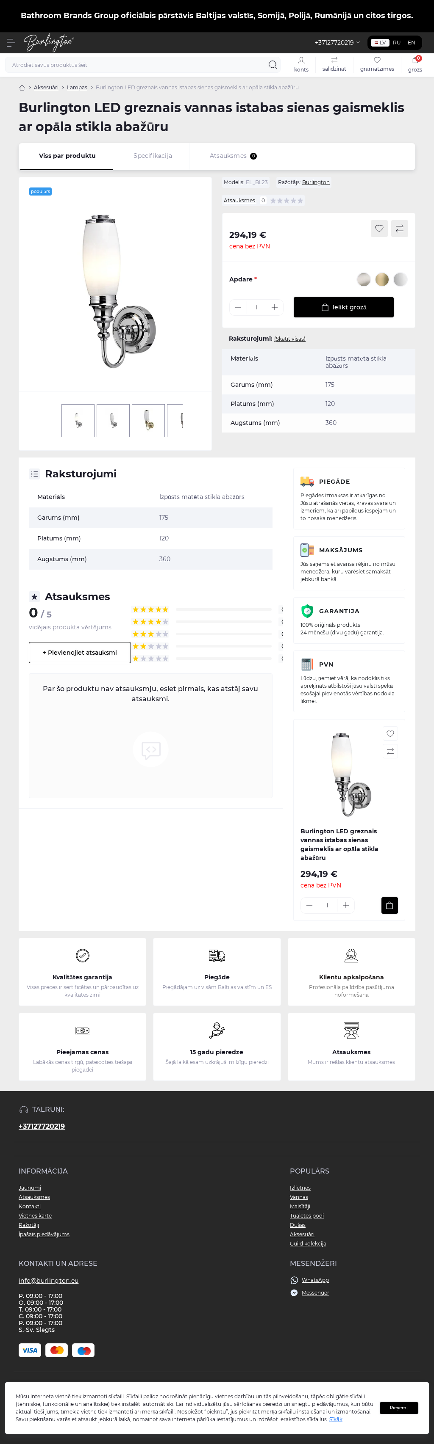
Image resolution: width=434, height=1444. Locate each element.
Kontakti (30, 1206)
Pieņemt (399, 1408)
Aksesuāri (46, 87)
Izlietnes (300, 1188)
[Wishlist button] (379, 228)
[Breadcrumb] (22, 87)
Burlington (316, 182)
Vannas (299, 1197)
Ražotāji (29, 1225)
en (411, 42)
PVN (326, 664)
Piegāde (334, 481)
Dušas (298, 1225)
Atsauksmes (34, 1197)
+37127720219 (42, 1126)
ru (397, 42)
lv (383, 42)
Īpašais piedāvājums (44, 1234)
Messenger (315, 1293)
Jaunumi (30, 1188)
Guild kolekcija (308, 1243)
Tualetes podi (307, 1216)
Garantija (339, 611)
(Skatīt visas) (290, 339)
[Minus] (238, 307)
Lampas (77, 87)
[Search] (273, 65)
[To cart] (389, 905)
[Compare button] (399, 228)
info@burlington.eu (48, 1280)
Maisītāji (300, 1206)
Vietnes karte (35, 1216)
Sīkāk (335, 1419)
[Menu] (11, 43)
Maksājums (341, 550)
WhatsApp (315, 1280)
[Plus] (274, 307)
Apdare (243, 279)
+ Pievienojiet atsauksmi (80, 652)
